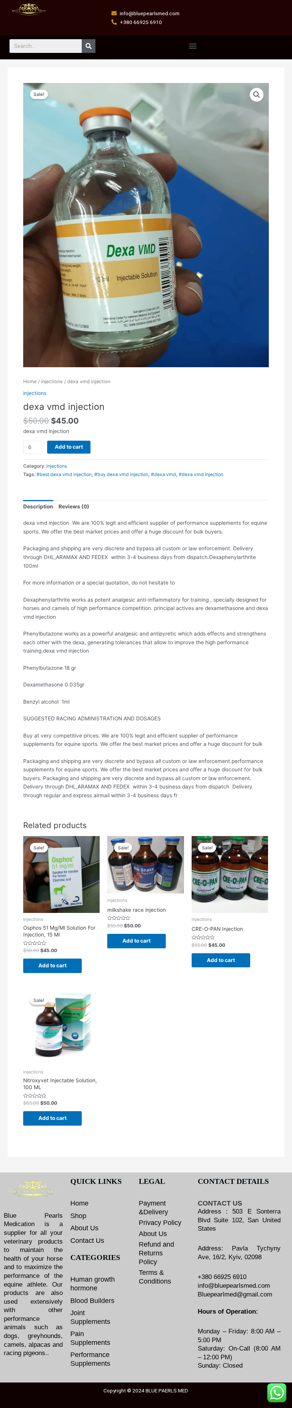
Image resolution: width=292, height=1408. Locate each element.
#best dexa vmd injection (64, 474)
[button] (192, 45)
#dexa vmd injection (201, 474)
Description (38, 506)
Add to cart (69, 447)
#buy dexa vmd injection (121, 474)
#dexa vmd (163, 474)
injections (52, 381)
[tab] (38, 507)
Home (29, 381)
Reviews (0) (74, 506)
